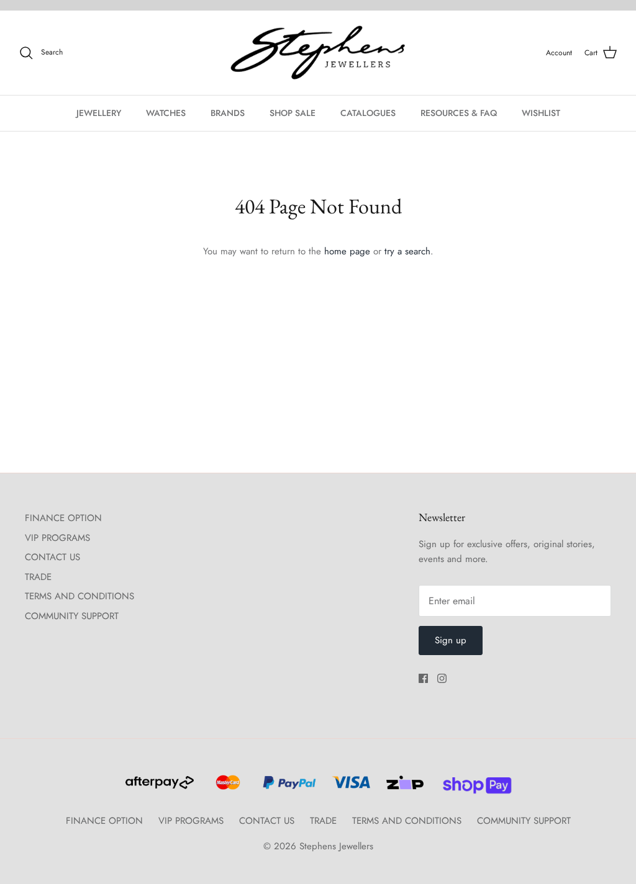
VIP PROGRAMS (57, 538)
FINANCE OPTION (63, 518)
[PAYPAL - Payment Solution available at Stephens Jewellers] (287, 788)
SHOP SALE (293, 113)
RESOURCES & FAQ (458, 113)
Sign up (450, 640)
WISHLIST (541, 113)
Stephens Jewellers (336, 846)
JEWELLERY (98, 113)
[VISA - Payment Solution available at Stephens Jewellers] (349, 788)
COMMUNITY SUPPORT (72, 616)
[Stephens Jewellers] (318, 53)
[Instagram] (442, 678)
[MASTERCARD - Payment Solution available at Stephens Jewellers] (226, 788)
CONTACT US (52, 557)
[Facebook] (423, 678)
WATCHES (166, 113)
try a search (407, 251)
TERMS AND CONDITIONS (79, 596)
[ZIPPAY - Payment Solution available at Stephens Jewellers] (403, 788)
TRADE (38, 577)
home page (347, 251)
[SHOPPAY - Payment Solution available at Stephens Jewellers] (472, 788)
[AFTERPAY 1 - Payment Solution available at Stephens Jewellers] (158, 788)
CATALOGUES (368, 113)
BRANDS (228, 113)
